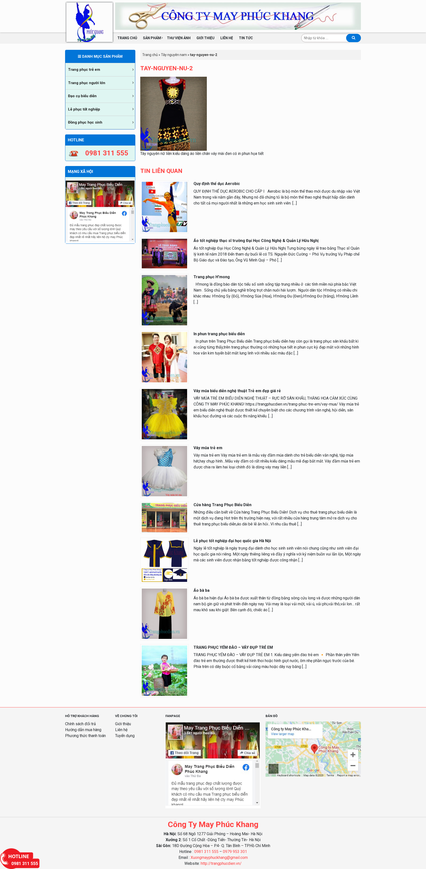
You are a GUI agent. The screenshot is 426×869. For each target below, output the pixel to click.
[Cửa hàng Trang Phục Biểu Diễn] (164, 517)
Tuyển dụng (125, 735)
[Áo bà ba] (164, 613)
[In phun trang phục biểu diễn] (164, 356)
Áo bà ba (202, 590)
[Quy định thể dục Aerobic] (164, 206)
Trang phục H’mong (212, 277)
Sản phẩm (152, 38)
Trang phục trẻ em (84, 69)
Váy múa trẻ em (208, 447)
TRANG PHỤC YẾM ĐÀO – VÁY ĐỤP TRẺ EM (233, 647)
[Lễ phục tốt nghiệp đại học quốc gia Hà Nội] (164, 560)
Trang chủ (127, 38)
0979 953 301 (235, 851)
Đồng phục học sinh (85, 122)
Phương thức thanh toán (85, 735)
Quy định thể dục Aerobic (217, 183)
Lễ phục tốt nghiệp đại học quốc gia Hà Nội (232, 540)
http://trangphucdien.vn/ (221, 863)
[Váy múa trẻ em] (164, 470)
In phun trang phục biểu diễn (219, 334)
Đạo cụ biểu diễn (82, 96)
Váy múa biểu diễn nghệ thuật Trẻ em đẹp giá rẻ (237, 390)
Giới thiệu (205, 38)
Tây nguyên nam (174, 55)
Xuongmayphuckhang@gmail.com (219, 857)
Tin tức (246, 38)
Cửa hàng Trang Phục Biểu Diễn (222, 504)
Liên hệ (226, 38)
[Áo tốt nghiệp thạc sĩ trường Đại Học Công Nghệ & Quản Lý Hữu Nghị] (164, 253)
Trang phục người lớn (86, 83)
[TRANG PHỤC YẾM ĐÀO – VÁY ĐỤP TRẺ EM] (164, 670)
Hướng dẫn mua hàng (83, 729)
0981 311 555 (206, 851)
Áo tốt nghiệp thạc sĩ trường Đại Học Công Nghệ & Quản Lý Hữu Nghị (256, 240)
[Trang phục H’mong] (164, 299)
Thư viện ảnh (179, 38)
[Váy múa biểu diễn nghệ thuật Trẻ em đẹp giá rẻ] (164, 413)
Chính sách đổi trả (80, 723)
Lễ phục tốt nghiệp (84, 109)
